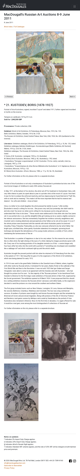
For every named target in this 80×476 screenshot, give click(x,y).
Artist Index (8, 27)
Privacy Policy (9, 468)
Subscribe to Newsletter (13, 466)
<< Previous (9, 96)
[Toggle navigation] (75, 6)
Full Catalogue (19, 27)
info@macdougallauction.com (14, 463)
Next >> (72, 96)
